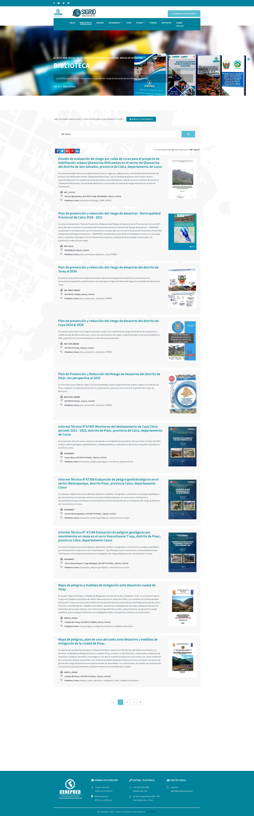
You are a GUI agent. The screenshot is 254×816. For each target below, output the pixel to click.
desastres (109, 626)
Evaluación (84, 461)
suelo (90, 680)
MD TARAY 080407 (72, 290)
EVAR (129, 22)
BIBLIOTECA (86, 22)
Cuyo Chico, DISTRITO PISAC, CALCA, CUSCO (85, 457)
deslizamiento (126, 461)
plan (82, 254)
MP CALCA (68, 246)
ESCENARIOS (114, 22)
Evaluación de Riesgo (89, 200)
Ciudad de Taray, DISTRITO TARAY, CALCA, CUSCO (88, 622)
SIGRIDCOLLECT (180, 24)
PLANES (139, 22)
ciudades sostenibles (123, 626)
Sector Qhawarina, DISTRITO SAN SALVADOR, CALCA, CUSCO (93, 196)
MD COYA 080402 (71, 343)
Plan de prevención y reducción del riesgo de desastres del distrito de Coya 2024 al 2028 (108, 323)
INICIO (72, 22)
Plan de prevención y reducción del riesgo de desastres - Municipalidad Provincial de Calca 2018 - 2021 (109, 215)
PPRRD (108, 298)
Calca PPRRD (111, 254)
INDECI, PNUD (70, 618)
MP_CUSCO (69, 192)
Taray (82, 626)
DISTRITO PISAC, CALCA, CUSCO (80, 401)
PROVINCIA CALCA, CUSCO (77, 250)
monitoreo (114, 461)
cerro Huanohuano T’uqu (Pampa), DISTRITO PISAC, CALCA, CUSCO (96, 563)
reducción (100, 298)
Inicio (57, 86)
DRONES (100, 22)
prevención (90, 298)
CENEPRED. (151, 811)
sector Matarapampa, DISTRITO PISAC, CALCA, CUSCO (90, 513)
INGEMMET (69, 453)
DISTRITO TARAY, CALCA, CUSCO (80, 294)
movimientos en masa (119, 517)
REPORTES (166, 22)
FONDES (153, 22)
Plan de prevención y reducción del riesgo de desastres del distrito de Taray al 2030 (108, 269)
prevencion (90, 254)
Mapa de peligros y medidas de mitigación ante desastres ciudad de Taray (107, 587)
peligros (89, 626)
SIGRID (108, 200)
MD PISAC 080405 (72, 397)
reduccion (100, 254)
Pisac (116, 680)
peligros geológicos (99, 461)
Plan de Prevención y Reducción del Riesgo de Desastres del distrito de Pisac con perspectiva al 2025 (109, 376)
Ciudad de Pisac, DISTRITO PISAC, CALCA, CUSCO (88, 676)
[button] (248, 59)
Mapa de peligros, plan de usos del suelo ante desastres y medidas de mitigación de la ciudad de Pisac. (108, 641)
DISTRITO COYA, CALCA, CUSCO (79, 348)
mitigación (99, 626)
